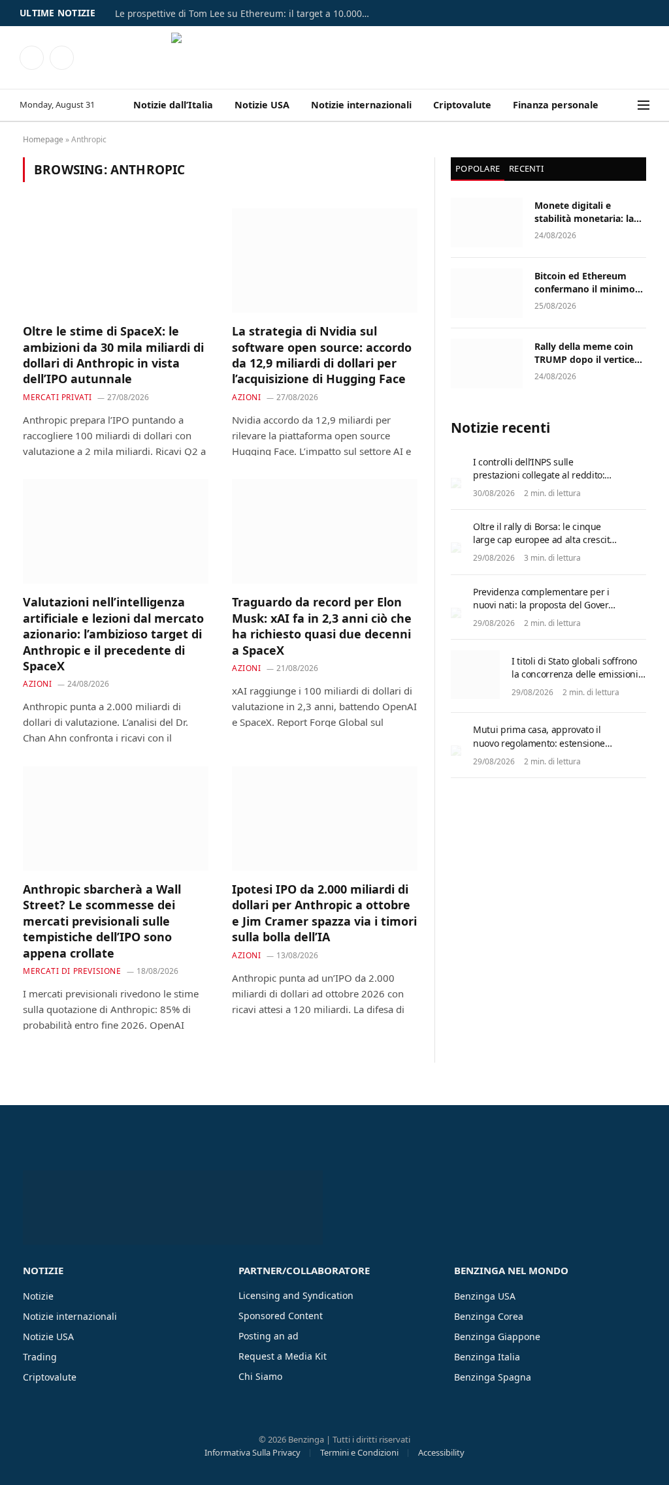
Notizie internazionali (361, 105)
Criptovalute (462, 105)
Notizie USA (262, 105)
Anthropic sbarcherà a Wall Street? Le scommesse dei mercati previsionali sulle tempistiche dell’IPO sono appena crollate (102, 921)
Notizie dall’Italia (173, 105)
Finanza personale (555, 105)
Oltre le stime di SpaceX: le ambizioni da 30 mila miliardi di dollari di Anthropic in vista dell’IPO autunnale (113, 354)
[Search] (629, 105)
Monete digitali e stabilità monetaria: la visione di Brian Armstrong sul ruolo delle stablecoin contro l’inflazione (586, 212)
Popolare (477, 168)
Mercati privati (57, 397)
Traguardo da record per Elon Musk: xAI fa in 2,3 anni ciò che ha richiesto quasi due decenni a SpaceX (322, 625)
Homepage (43, 139)
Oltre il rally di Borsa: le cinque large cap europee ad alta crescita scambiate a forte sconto (544, 539)
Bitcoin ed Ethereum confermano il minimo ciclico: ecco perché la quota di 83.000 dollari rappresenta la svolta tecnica (584, 283)
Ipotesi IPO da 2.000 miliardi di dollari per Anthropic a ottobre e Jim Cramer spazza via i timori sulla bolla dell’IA (324, 913)
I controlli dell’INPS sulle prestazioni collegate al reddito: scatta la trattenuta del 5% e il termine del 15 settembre (538, 481)
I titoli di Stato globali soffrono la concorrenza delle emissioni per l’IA (575, 674)
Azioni (246, 397)
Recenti (526, 168)
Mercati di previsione (72, 971)
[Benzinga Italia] (334, 57)
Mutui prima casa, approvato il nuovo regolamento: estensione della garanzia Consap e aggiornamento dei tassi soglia (539, 749)
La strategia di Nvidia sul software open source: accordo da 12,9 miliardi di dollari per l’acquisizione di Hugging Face (322, 354)
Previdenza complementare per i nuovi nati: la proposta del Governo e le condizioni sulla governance (546, 605)
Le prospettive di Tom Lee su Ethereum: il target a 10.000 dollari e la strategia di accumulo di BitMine (245, 14)
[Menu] (643, 105)
